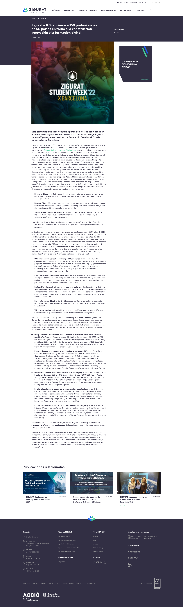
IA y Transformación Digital (66, 551)
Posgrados (69, 10)
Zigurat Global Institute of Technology (60, 150)
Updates (43, 18)
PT (160, 2)
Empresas (133, 2)
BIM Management (64, 536)
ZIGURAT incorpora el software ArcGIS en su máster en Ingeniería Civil (133, 499)
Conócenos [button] (140, 10)
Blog (126, 2)
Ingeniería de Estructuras (66, 544)
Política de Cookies (54, 583)
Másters (56, 10)
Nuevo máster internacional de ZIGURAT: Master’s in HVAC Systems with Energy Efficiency (87, 499)
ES (152, 2)
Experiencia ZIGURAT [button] (88, 10)
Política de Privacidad (39, 583)
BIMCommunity (98, 548)
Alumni (119, 2)
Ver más (28, 506)
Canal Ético (91, 583)
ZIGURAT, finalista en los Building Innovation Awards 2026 (38, 499)
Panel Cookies (80, 583)
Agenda (95, 544)
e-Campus (142, 2)
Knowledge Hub (108, 10)
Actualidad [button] (125, 10)
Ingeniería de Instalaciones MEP (68, 548)
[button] (151, 10)
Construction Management (67, 540)
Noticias (95, 536)
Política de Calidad (68, 583)
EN (156, 2)
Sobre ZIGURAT (98, 551)
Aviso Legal (26, 583)
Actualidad (35, 18)
